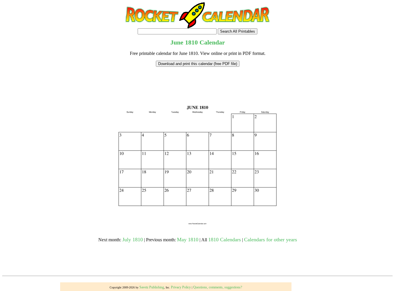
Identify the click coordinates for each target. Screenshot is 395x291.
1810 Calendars (224, 239)
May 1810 (187, 239)
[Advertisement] (197, 80)
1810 (191, 42)
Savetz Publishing (151, 287)
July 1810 (132, 239)
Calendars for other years (270, 239)
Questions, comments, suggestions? (217, 287)
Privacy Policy (181, 287)
